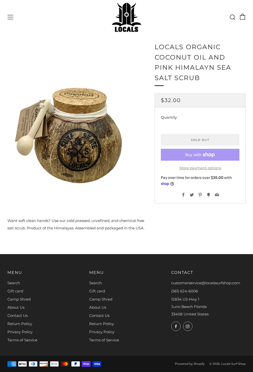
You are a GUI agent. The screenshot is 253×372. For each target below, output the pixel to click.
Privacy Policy (20, 331)
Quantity (169, 117)
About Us (15, 307)
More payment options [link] (200, 168)
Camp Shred (19, 299)
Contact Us (17, 315)
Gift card (15, 291)
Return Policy (19, 323)
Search (13, 283)
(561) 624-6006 (184, 291)
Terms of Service (22, 340)
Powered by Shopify (190, 364)
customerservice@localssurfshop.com (205, 283)
